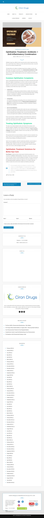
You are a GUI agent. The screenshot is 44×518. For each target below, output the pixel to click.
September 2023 (10, 372)
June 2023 (9, 379)
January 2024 (9, 363)
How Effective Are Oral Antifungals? (34, 183)
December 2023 (10, 366)
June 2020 (9, 455)
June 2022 (9, 406)
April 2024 (9, 357)
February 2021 (9, 442)
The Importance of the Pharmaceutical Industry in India (15, 334)
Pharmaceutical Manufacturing (22, 49)
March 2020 (9, 462)
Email (17, 218)
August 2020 (9, 453)
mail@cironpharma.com (23, 242)
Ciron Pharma (8, 154)
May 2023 (9, 381)
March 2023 (9, 386)
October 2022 (9, 397)
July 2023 (9, 377)
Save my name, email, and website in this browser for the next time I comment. (19, 223)
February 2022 (9, 415)
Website (30, 218)
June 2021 (9, 433)
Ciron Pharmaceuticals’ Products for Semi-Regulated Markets (17, 329)
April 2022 (9, 410)
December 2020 (10, 446)
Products (21, 14)
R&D (36, 14)
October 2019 (9, 473)
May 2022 (9, 408)
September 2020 (10, 451)
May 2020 (9, 457)
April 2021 (9, 437)
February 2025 (9, 348)
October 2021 (9, 424)
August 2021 (9, 428)
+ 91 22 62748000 (24, 240)
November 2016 (10, 482)
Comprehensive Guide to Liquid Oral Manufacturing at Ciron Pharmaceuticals (20, 332)
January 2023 (9, 390)
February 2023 (9, 388)
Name (5, 218)
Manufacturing (29, 14)
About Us (14, 14)
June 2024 (9, 352)
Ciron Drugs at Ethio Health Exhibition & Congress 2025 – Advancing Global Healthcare (22, 327)
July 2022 (9, 404)
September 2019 (10, 475)
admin (15, 56)
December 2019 (10, 469)
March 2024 (9, 359)
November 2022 (10, 395)
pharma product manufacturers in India (16, 160)
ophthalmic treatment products (16, 155)
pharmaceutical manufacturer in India (30, 69)
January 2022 (9, 417)
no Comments (27, 56)
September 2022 (10, 399)
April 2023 (9, 384)
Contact (30, 18)
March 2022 (9, 413)
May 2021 (9, 435)
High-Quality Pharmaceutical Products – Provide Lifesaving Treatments (10, 184)
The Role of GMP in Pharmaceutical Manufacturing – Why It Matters (18, 325)
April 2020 (9, 460)
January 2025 (9, 350)
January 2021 (9, 444)
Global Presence (15, 18)
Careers (24, 18)
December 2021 (10, 419)
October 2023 (9, 370)
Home (8, 14)
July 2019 (9, 480)
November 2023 (10, 368)
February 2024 (9, 361)
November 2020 (10, 448)
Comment (6, 202)
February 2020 (9, 464)
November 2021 (10, 422)
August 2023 (9, 375)
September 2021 (10, 426)
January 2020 (9, 466)
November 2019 (10, 471)
